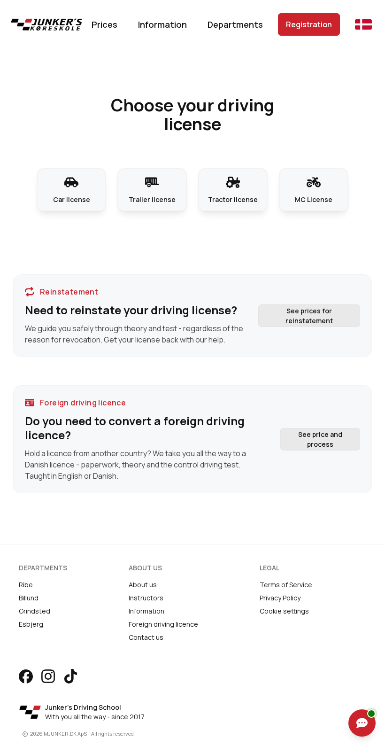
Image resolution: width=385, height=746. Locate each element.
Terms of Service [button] (286, 584)
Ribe (26, 584)
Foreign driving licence (163, 624)
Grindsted (34, 610)
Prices (104, 24)
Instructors (146, 597)
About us (143, 584)
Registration (309, 24)
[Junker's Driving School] (43, 24)
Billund (28, 597)
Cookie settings (284, 610)
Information (162, 24)
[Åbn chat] (362, 723)
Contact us (146, 637)
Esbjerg (31, 624)
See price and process (320, 439)
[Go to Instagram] (48, 676)
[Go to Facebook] (26, 676)
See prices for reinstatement (309, 315)
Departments (235, 24)
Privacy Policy (280, 597)
